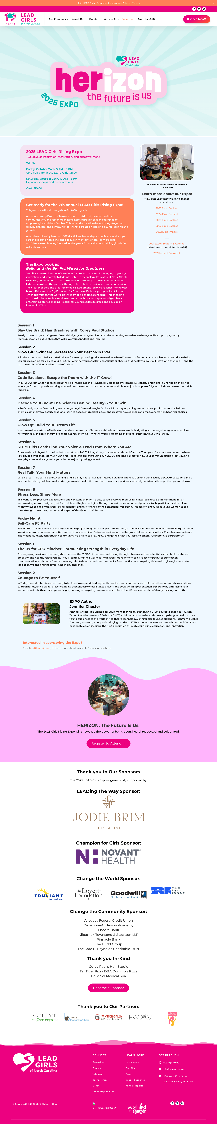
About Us (77, 19)
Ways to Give (111, 19)
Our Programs (57, 19)
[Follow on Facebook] (194, 9)
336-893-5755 (170, 1063)
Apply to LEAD (146, 19)
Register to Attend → (108, 743)
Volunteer (128, 19)
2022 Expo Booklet (167, 226)
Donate (97, 1086)
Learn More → (133, 3)
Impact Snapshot (135, 1080)
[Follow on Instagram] (204, 9)
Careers (97, 1068)
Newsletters (132, 1062)
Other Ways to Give (103, 1091)
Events (93, 19)
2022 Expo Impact (167, 231)
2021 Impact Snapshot (167, 253)
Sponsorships (100, 1080)
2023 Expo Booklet (167, 220)
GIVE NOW (198, 19)
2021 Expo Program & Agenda (167, 243)
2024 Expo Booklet (167, 214)
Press (129, 1074)
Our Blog (131, 1068)
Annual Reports (134, 1086)
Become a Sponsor (108, 988)
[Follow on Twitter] (199, 9)
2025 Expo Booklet (167, 208)
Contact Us (99, 1062)
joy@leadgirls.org (40, 648)
